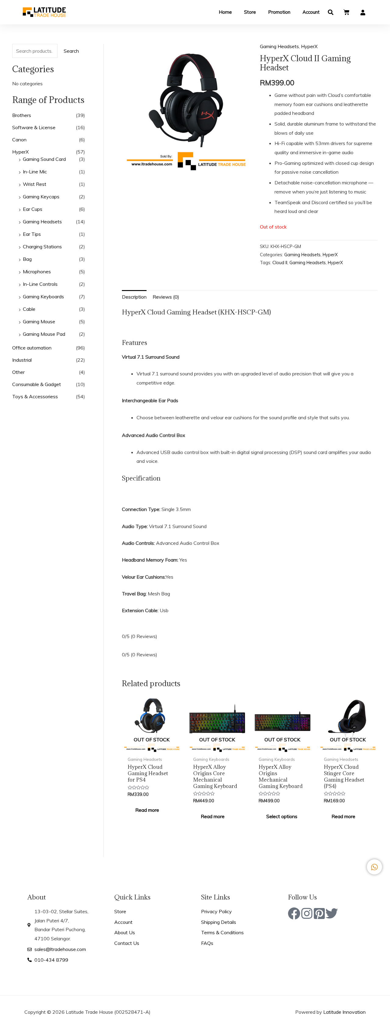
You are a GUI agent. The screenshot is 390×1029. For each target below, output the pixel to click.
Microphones (37, 271)
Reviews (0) (166, 297)
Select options (281, 816)
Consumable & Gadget (36, 384)
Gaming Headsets (42, 221)
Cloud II (279, 262)
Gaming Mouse (39, 321)
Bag (27, 259)
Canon (19, 140)
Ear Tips (32, 234)
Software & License (33, 127)
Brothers (21, 115)
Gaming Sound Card (44, 159)
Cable (29, 309)
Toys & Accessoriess (35, 396)
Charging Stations (42, 246)
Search (71, 51)
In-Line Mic (35, 172)
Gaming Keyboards (43, 296)
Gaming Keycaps (41, 196)
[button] (331, 12)
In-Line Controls (40, 284)
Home (225, 12)
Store (250, 12)
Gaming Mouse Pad (44, 334)
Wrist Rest (34, 184)
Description (134, 297)
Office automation (31, 348)
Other (18, 372)
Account (311, 12)
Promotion (279, 12)
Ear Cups (32, 209)
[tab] (134, 297)
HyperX (20, 152)
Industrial (22, 360)
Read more (147, 810)
